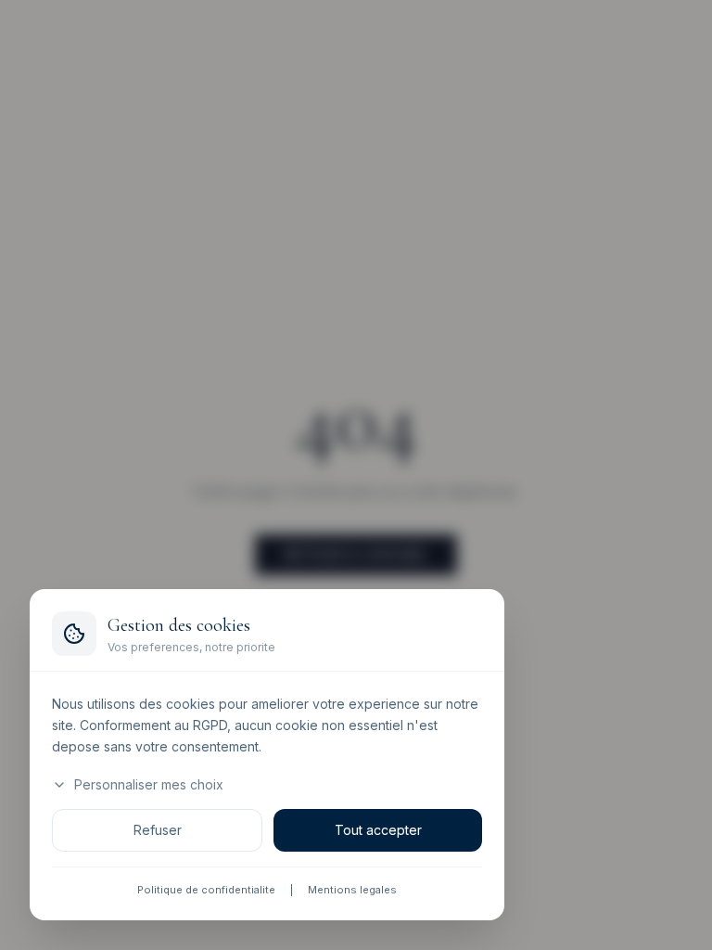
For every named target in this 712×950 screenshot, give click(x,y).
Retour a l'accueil (356, 554)
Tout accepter (378, 831)
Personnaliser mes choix (148, 785)
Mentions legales (352, 890)
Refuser (158, 831)
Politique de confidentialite (206, 890)
